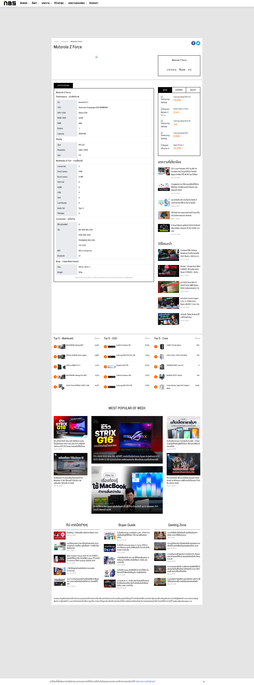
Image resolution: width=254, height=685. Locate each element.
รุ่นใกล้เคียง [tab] (179, 90)
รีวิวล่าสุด (59, 3)
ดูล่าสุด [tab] (165, 90)
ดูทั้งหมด (97, 338)
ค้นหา (34, 3)
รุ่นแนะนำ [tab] (193, 90)
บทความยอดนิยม (76, 3)
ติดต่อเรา (93, 3)
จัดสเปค (23, 3)
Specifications (63, 85)
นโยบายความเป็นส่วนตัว (145, 681)
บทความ (46, 3)
